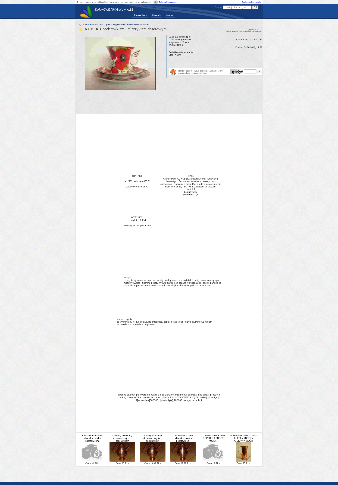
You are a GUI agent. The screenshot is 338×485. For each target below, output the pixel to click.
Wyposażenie (119, 24)
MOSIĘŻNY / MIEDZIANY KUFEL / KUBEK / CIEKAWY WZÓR (243, 438)
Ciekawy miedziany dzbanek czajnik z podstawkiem (92, 438)
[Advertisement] (210, 61)
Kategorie (156, 15)
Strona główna (140, 15)
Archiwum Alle (89, 24)
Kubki (147, 24)
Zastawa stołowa (134, 24)
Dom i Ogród (105, 24)
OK (155, 2)
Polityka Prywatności (168, 2)
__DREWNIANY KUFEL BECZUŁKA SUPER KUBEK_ (213, 438)
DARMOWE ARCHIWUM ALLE (114, 9)
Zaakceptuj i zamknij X (251, 2)
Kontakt (169, 15)
